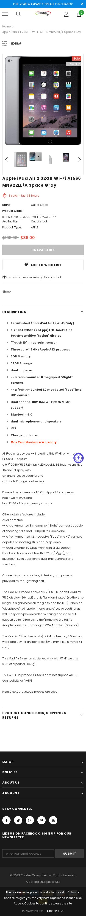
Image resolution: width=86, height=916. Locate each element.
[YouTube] (53, 820)
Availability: (10, 221)
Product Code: (12, 211)
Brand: (6, 205)
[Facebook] (6, 820)
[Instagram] (30, 820)
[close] (82, 4)
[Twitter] (18, 820)
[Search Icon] (18, 14)
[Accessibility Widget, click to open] (78, 458)
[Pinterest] (41, 820)
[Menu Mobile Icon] (5, 14)
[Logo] (43, 14)
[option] (43, 100)
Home (6, 26)
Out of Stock (39, 205)
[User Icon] (66, 14)
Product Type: (12, 227)
